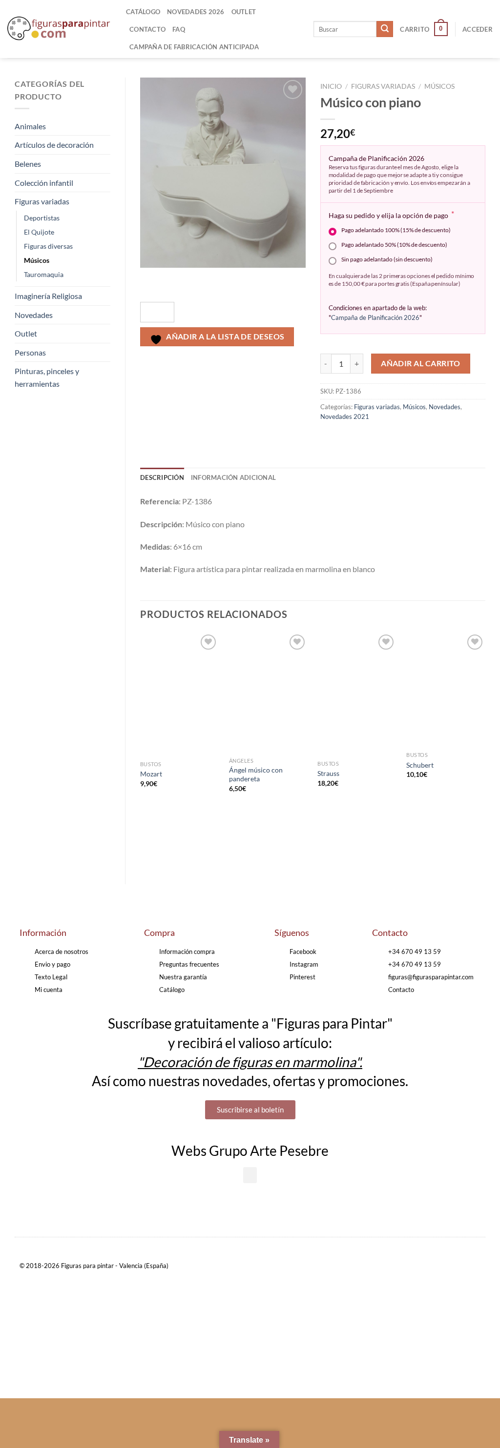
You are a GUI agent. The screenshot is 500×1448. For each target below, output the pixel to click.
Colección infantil (44, 182)
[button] (250, 1175)
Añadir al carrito (420, 363)
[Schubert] (445, 689)
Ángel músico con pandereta (256, 774)
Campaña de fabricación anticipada (194, 47)
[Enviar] (384, 29)
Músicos (36, 260)
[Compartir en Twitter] (346, 439)
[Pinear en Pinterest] (382, 439)
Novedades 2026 (196, 12)
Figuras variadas (42, 201)
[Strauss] (356, 693)
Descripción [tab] (162, 477)
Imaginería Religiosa (48, 295)
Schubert (420, 765)
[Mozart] (179, 694)
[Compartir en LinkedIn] (400, 439)
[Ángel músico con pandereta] (268, 692)
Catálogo (143, 12)
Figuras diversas (48, 246)
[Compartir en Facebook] (329, 439)
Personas (30, 352)
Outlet (243, 12)
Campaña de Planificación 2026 (375, 317)
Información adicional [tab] (233, 477)
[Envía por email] (364, 439)
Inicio (331, 86)
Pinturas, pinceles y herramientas (47, 377)
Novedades (34, 314)
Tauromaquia (43, 274)
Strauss (328, 773)
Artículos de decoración (54, 144)
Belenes (28, 163)
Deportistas (42, 218)
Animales (30, 126)
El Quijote (39, 232)
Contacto (147, 29)
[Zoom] (153, 282)
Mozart (151, 774)
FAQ (178, 29)
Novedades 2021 (344, 416)
